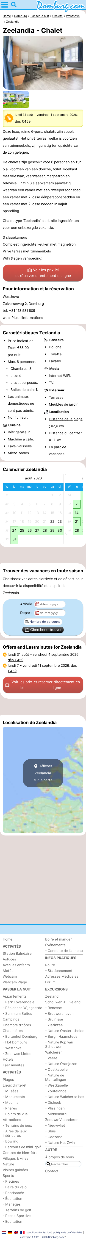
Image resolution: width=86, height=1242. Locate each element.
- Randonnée (13, 1193)
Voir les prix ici (43, 273)
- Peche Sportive (17, 1216)
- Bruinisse (54, 1019)
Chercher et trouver (45, 630)
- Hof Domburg (15, 1042)
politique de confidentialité (67, 1232)
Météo (8, 970)
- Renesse (53, 1008)
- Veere (51, 1058)
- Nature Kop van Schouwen (59, 1044)
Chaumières (13, 1031)
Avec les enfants (16, 965)
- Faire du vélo (15, 1187)
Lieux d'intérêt (15, 1085)
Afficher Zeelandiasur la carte (43, 773)
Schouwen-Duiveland (62, 1002)
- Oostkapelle (56, 1069)
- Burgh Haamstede (61, 1036)
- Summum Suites (17, 1013)
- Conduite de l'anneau (64, 951)
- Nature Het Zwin (60, 1142)
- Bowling (10, 1141)
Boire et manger (58, 939)
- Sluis (50, 1131)
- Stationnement (58, 970)
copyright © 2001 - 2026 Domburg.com (42, 1237)
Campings (11, 1019)
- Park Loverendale (18, 1002)
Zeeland (51, 996)
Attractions (12, 1120)
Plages (8, 1079)
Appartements (15, 996)
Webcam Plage (15, 982)
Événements (55, 945)
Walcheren (54, 1052)
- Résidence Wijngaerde (22, 1008)
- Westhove (12, 1048)
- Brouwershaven (59, 1013)
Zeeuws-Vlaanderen (61, 1120)
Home (7, 939)
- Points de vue (15, 1114)
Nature (8, 1164)
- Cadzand (53, 1137)
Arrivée (26, 604)
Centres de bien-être (20, 1153)
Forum (50, 982)
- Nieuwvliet (55, 1125)
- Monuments (14, 1097)
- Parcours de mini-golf (22, 1147)
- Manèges (12, 1204)
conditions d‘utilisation (39, 1232)
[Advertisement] (43, 555)
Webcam (10, 976)
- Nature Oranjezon (61, 1064)
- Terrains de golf (17, 1210)
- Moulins (10, 1102)
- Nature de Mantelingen (55, 1077)
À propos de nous (59, 1157)
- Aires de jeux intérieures (15, 1133)
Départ (26, 613)
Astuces (9, 959)
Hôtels (8, 1059)
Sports (8, 1175)
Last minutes (13, 1065)
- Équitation (12, 1198)
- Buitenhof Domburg (20, 1036)
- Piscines (11, 1181)
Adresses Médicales (61, 976)
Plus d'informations (27, 317)
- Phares (10, 1108)
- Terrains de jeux (17, 1125)
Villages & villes (15, 1158)
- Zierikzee (54, 1025)
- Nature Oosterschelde (64, 1031)
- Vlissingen (55, 1108)
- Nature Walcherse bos (64, 1097)
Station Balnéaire (17, 953)
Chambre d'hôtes (17, 1025)
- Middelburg (56, 1114)
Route (50, 965)
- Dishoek (53, 1102)
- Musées (10, 1091)
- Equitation (12, 1221)
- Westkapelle (56, 1085)
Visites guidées (15, 1170)
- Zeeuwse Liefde (17, 1053)
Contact (51, 1171)
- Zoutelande (56, 1091)
